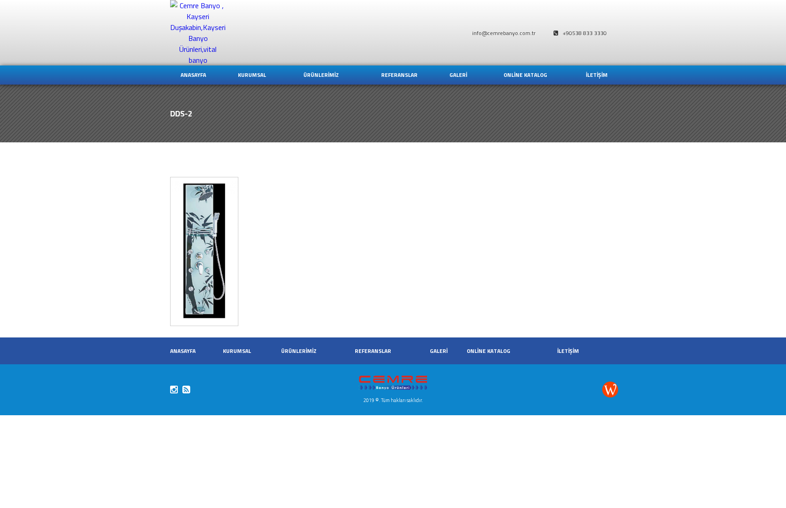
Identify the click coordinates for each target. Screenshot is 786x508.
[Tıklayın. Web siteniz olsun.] (610, 392)
